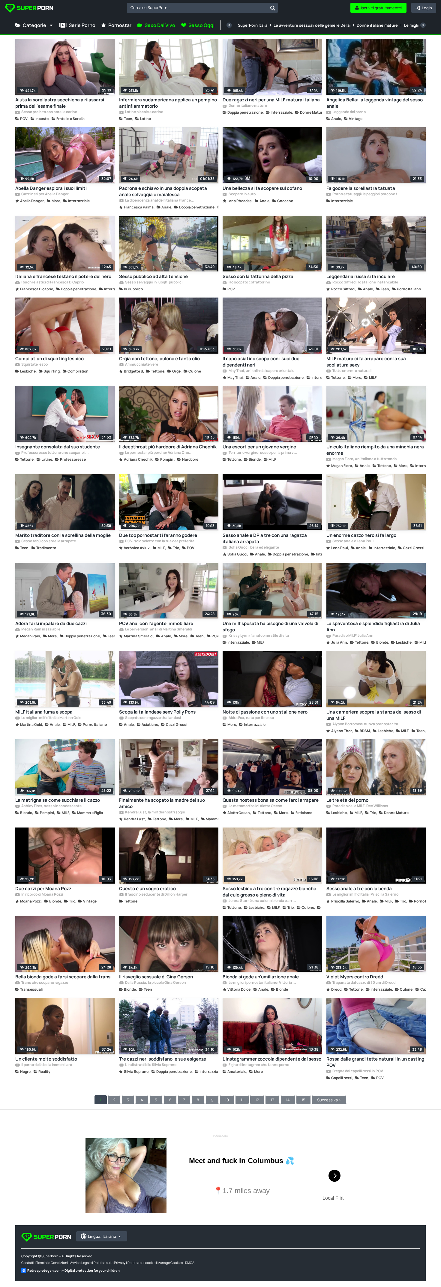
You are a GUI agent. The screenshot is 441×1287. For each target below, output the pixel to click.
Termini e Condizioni (52, 1262)
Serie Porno (82, 25)
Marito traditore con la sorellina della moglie (63, 535)
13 (272, 1100)
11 (242, 1100)
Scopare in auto (242, 194)
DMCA (189, 1262)
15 (303, 1100)
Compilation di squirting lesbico (49, 358)
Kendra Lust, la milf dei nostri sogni (154, 812)
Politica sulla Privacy (109, 1262)
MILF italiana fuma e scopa (44, 712)
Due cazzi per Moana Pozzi (44, 888)
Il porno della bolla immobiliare (46, 1065)
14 (288, 1100)
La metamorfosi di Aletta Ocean (255, 806)
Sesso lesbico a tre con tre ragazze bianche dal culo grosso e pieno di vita (269, 891)
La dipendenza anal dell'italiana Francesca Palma (159, 201)
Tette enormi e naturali (351, 371)
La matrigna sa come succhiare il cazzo (57, 800)
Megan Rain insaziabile (40, 629)
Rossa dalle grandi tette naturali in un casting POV (375, 1062)
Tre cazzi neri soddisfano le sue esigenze (162, 1059)
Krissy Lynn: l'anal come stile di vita (258, 636)
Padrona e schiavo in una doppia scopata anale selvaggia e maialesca (163, 191)
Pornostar (119, 25)
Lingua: (102, 1236)
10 (227, 1100)
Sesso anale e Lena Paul (353, 541)
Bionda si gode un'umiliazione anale (261, 977)
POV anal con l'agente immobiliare (156, 623)
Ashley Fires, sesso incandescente (51, 806)
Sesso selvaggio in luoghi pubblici (153, 282)
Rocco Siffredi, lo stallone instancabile (365, 282)
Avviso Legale (81, 1262)
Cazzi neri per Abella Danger (45, 194)
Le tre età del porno (347, 800)
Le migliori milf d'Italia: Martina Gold (51, 718)
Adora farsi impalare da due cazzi (51, 623)
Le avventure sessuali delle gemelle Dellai (312, 25)
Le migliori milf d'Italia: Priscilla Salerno (365, 895)
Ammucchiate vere (141, 365)
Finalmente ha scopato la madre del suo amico (162, 803)
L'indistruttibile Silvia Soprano (150, 1065)
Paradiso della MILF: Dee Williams (360, 806)
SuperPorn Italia (252, 25)
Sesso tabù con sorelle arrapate (48, 541)
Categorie (34, 25)
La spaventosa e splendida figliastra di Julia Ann (373, 626)
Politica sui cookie (141, 1262)
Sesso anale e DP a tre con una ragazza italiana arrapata (265, 538)
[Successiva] (423, 25)
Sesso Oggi (201, 25)
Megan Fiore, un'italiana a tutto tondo (364, 459)
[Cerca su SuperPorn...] (273, 8)
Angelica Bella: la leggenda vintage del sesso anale (374, 103)
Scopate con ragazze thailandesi (152, 718)
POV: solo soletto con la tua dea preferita (159, 541)
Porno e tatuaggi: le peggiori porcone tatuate (367, 194)
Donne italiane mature (377, 25)
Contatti (27, 1262)
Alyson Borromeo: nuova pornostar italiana (367, 724)
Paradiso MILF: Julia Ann (353, 636)
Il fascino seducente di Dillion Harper (156, 895)
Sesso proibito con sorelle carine (49, 112)
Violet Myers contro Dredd (354, 977)
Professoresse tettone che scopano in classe (56, 453)
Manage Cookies (170, 1262)
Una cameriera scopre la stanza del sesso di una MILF (373, 715)
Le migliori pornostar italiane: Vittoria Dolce (263, 983)
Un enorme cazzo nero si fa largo (361, 535)
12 (257, 1100)
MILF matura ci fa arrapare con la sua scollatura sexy (366, 361)
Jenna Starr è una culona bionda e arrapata (263, 901)
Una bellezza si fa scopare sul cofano (262, 188)
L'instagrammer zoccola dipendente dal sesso (272, 1059)
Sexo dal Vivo (160, 25)
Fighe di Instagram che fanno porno (258, 1065)
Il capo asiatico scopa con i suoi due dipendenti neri (261, 361)
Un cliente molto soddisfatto (46, 1059)
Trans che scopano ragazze (44, 983)
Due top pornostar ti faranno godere (158, 535)
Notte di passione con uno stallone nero (265, 712)
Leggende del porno (349, 112)
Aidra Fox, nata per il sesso (251, 718)
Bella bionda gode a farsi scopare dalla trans (62, 977)
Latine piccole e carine (143, 112)
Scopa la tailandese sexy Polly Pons (157, 712)
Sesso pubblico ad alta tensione (153, 276)
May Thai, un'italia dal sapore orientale (261, 371)
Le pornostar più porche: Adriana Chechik (159, 453)
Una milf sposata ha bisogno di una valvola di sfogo (270, 626)
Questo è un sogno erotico (147, 888)
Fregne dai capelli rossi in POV (357, 1071)
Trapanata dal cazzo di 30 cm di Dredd (363, 983)
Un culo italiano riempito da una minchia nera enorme (375, 450)
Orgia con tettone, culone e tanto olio (159, 358)
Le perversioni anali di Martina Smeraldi (158, 629)
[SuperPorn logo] (29, 9)
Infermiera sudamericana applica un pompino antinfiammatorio (168, 103)
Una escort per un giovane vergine (259, 447)
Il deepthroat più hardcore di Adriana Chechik (168, 447)
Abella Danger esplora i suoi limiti (51, 188)
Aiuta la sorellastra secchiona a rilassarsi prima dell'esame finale (59, 103)
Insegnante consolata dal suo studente (57, 447)
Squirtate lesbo (34, 365)
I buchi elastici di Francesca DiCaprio (52, 282)
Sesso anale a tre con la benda (359, 888)
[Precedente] (229, 25)
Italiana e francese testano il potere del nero (63, 276)
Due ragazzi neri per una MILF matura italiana (271, 100)
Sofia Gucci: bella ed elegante (253, 548)
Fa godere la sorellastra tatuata (360, 188)
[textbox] (197, 7)
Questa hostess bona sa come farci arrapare (271, 800)
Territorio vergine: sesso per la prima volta (263, 453)
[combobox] (202, 8)
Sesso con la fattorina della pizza (258, 276)
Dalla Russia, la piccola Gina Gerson (155, 983)
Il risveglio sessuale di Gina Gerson (156, 977)
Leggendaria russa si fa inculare (360, 276)
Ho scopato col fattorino (249, 282)
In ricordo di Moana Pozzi (42, 895)
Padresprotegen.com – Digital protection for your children (73, 1270)
